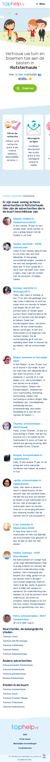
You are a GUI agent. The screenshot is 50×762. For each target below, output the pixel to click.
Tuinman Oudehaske (13, 645)
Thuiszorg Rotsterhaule (14, 673)
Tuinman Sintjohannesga (15, 654)
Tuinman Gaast (10, 693)
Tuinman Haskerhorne (14, 706)
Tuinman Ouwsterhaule (14, 689)
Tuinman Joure (10, 636)
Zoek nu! (28, 88)
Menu (42, 4)
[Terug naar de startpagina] (13, 4)
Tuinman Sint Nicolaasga (15, 641)
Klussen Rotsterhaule (13, 678)
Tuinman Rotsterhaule (13, 669)
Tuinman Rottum (11, 649)
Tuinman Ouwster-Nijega (15, 698)
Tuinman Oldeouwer (13, 702)
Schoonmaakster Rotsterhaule (18, 665)
